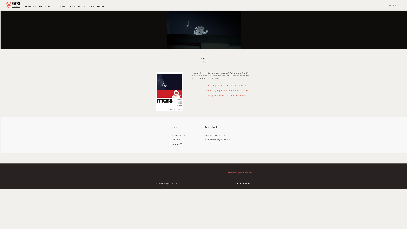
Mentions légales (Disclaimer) (240, 173)
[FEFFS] (13, 5)
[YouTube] (243, 183)
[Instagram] (249, 183)
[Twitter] (240, 183)
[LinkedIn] (246, 183)
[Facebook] (238, 183)
